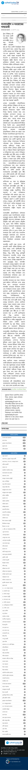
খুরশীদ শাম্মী (13, 557)
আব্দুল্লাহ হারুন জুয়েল (13, 492)
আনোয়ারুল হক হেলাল (13, 473)
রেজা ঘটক (13, 729)
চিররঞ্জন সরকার (13, 563)
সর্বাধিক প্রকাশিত (14, 435)
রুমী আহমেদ (13, 726)
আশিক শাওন (13, 518)
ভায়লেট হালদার (13, 678)
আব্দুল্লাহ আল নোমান (13, 489)
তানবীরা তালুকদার (13, 619)
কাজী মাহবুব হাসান (13, 551)
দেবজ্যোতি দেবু (13, 633)
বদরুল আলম (13, 661)
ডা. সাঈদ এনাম (13, 608)
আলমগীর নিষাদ (13, 509)
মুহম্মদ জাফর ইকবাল (13, 443)
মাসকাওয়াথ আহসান (13, 437)
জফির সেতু (13, 565)
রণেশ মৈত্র (13, 440)
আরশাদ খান (13, 498)
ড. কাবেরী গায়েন (13, 591)
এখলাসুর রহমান (13, 534)
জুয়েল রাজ (13, 446)
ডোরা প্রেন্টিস (13, 610)
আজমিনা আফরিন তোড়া (13, 470)
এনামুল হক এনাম (13, 537)
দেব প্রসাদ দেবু (13, 630)
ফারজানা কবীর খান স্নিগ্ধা (13, 658)
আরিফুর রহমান (13, 506)
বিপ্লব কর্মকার (13, 669)
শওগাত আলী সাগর (13, 734)
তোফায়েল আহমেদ (13, 622)
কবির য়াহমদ (13, 449)
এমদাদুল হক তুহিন (13, 540)
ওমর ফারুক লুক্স (13, 543)
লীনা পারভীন (13, 731)
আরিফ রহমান (13, 503)
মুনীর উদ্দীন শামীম (13, 698)
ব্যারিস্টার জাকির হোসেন (13, 672)
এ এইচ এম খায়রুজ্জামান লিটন (13, 529)
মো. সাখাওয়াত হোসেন (13, 706)
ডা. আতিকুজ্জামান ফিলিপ (13, 605)
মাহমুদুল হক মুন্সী (13, 689)
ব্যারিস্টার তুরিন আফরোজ (13, 675)
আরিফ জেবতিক (13, 501)
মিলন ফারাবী (13, 692)
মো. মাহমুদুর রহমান (13, 703)
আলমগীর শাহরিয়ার (13, 512)
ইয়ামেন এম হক (13, 526)
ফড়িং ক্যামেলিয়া (13, 653)
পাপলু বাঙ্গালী (13, 639)
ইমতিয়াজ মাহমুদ (13, 523)
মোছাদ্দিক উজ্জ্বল (13, 709)
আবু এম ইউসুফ (13, 481)
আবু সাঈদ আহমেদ (13, 484)
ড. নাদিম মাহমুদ (13, 594)
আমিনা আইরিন (13, 495)
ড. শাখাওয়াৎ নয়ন (13, 599)
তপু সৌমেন (13, 613)
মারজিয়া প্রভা (13, 681)
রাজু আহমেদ (13, 723)
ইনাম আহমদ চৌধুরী (13, 520)
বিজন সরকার (13, 667)
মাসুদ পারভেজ (13, 686)
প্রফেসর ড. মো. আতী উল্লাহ (13, 644)
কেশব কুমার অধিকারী (13, 554)
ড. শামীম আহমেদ (13, 602)
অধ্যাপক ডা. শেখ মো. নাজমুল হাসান (13, 461)
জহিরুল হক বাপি (13, 568)
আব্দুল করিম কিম (13, 487)
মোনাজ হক (13, 712)
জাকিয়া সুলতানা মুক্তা (13, 574)
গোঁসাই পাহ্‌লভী (13, 560)
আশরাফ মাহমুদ (13, 515)
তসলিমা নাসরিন (13, 616)
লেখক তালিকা (14, 453)
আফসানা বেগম (13, 475)
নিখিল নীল (13, 636)
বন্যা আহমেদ (13, 664)
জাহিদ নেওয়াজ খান (13, 579)
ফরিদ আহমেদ (13, 655)
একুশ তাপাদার (13, 532)
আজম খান (13, 467)
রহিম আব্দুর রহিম (13, 720)
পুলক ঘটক (13, 641)
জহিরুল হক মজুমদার (13, 571)
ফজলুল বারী (13, 650)
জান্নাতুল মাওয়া (13, 577)
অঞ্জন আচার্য (13, 456)
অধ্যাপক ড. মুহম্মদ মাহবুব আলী (13, 459)
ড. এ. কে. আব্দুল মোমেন (13, 588)
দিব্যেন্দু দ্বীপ (13, 624)
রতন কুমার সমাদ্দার (13, 717)
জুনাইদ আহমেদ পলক (13, 582)
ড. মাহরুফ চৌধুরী (13, 596)
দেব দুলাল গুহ (13, 627)
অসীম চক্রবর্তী (13, 464)
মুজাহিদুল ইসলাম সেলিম (13, 695)
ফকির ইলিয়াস (13, 647)
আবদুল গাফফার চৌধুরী (13, 478)
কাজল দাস (13, 549)
